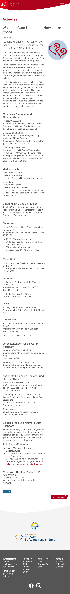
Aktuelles (42, 559)
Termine (42, 564)
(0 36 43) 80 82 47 (27, 561)
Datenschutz (61, 564)
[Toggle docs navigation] (62, 2)
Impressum (61, 561)
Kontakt (59, 559)
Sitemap (59, 566)
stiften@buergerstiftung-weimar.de (9, 573)
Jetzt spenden (59, 496)
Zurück (7, 491)
